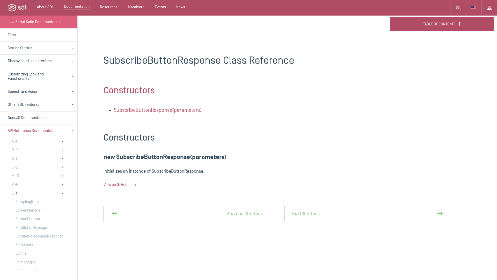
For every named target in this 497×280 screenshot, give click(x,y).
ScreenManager (29, 210)
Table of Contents (439, 24)
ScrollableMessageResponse (36, 236)
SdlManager (25, 262)
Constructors (129, 90)
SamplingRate (27, 202)
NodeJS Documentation (27, 118)
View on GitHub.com (120, 185)
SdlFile (21, 253)
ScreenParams (28, 219)
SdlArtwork (24, 245)
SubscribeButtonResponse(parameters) (158, 110)
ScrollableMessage (31, 228)
